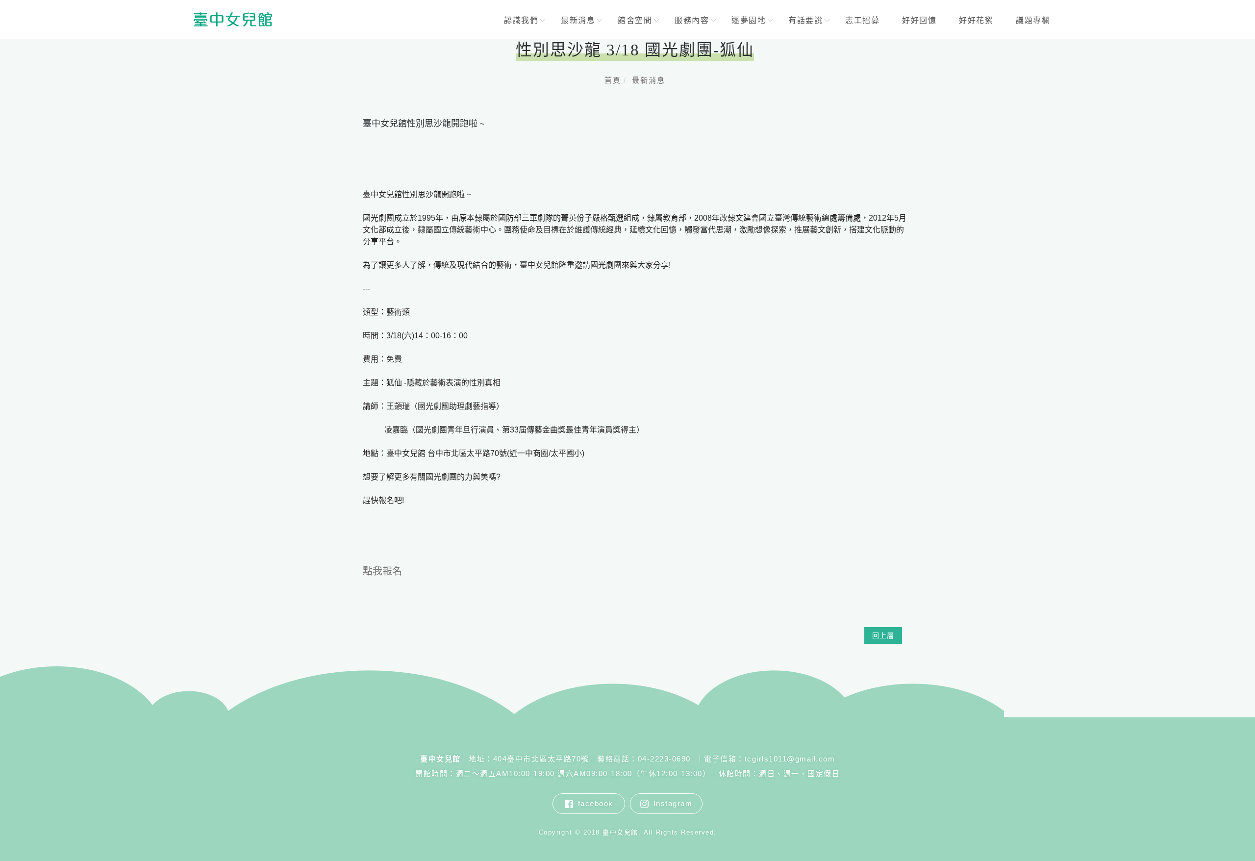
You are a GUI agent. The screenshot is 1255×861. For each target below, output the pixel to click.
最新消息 (648, 80)
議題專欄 (1033, 20)
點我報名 (382, 571)
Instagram (673, 803)
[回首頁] (233, 19)
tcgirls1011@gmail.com (790, 759)
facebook (595, 803)
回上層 (883, 635)
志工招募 (862, 20)
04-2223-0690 (666, 759)
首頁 (612, 80)
